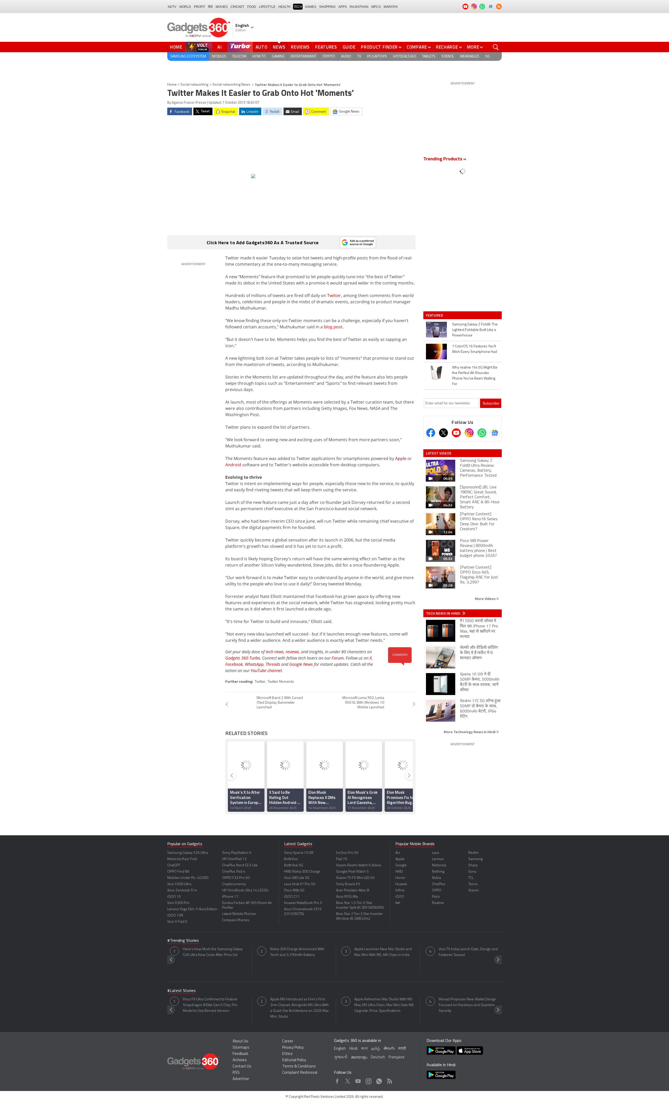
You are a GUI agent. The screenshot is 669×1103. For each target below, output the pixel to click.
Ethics (287, 1054)
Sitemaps (241, 1048)
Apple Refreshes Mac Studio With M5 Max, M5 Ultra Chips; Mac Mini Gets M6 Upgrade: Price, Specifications (384, 1005)
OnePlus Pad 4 (233, 872)
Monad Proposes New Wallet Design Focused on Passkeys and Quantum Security (467, 1005)
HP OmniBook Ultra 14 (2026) (245, 890)
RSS (236, 1073)
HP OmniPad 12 (234, 859)
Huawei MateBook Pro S (303, 903)
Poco (436, 897)
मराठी (402, 1049)
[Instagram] (469, 432)
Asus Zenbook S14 (182, 890)
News (279, 47)
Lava (435, 853)
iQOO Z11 (292, 897)
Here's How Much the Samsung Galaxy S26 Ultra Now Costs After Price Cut (213, 952)
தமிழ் (375, 1049)
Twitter (334, 295)
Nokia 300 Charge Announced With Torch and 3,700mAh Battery (297, 952)
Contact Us (242, 1067)
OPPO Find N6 (178, 872)
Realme (438, 903)
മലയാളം (359, 1057)
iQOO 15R (175, 916)
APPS (342, 7)
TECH (297, 7)
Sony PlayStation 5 (236, 853)
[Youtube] (456, 432)
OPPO (436, 890)
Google (401, 865)
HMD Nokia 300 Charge (302, 872)
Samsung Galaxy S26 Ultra (187, 853)
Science (447, 57)
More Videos (485, 598)
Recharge (447, 47)
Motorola (439, 865)
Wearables (469, 57)
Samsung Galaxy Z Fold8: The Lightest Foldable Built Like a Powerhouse (475, 330)
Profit (199, 7)
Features (326, 47)
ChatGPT (173, 865)
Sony (472, 872)
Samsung (475, 859)
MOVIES (222, 7)
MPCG (376, 7)
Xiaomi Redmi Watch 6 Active (358, 865)
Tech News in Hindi (443, 613)
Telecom (239, 57)
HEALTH (284, 7)
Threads (273, 664)
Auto (262, 47)
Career (287, 1041)
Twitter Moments (281, 682)
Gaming (278, 57)
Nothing (438, 872)
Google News (301, 664)
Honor (400, 878)
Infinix (400, 890)
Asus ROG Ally (347, 897)
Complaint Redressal (299, 1073)
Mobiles (219, 57)
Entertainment (303, 57)
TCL (471, 878)
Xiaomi (473, 890)
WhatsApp (254, 664)
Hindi (353, 1049)
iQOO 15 (174, 897)
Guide (349, 47)
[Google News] (494, 432)
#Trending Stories (183, 941)
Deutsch (378, 1057)
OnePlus (438, 884)
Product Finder (379, 47)
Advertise (241, 1079)
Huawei (401, 884)
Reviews (300, 47)
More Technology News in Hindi (470, 731)
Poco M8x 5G (294, 890)
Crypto (328, 57)
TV (359, 57)
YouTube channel (266, 670)
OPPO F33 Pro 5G (236, 878)
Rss (389, 1080)
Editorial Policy (294, 1060)
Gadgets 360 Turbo (242, 658)
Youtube (358, 1080)
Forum (338, 658)
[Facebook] (430, 432)
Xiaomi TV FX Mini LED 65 (355, 878)
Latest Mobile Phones (239, 914)
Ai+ (397, 853)
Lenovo (438, 859)
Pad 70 (341, 859)
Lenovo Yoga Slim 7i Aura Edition (192, 909)
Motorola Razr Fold (182, 859)
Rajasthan (359, 7)
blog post (333, 327)
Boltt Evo (291, 859)
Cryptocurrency (234, 884)
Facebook (234, 664)
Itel (397, 903)
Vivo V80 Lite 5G (296, 878)
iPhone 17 (230, 897)
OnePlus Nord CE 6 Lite (240, 865)
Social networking (194, 85)
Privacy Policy (293, 1048)
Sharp (473, 865)
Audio (346, 57)
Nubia (436, 878)
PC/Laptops (377, 57)
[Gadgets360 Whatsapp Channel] (481, 432)
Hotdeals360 (404, 57)
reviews (292, 652)
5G (487, 57)
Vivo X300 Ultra (179, 884)
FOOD (251, 7)
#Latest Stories (181, 991)
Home (176, 47)
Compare (417, 47)
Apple (400, 458)
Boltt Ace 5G (293, 865)
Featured (435, 315)
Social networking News (231, 85)
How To (259, 57)
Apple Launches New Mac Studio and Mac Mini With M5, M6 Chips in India (383, 952)
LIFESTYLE (267, 7)
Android (233, 465)
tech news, (276, 652)
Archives (240, 1060)
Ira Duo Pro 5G (347, 853)
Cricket (237, 7)
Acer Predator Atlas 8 (352, 890)
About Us (240, 1041)
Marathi (390, 7)
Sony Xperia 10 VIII (298, 853)
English (340, 1049)
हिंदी (210, 7)
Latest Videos (438, 453)
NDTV (172, 7)
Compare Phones (235, 920)
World (185, 7)
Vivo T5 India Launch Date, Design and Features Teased (468, 952)
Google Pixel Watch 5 (352, 872)
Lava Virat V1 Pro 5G (299, 884)
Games (310, 7)
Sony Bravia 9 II (348, 884)
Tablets (428, 57)
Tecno (473, 884)
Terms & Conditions (299, 1067)
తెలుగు (389, 1049)
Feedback (240, 1054)
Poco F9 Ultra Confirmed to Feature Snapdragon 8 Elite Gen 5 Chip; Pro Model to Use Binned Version (210, 1005)
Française (397, 1057)
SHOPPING (327, 7)
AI (219, 47)
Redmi (473, 853)
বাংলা (364, 1049)
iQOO (399, 897)
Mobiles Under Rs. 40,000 (187, 878)
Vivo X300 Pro (178, 903)
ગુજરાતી (340, 1057)
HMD (399, 872)
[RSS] (499, 6)
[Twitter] (443, 432)
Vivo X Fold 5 (177, 922)
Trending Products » (444, 159)
